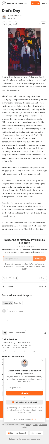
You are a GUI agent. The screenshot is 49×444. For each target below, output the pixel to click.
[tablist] (12, 303)
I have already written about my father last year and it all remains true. (24, 80)
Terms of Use (37, 408)
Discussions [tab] (20, 333)
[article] (24, 345)
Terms (35, 425)
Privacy (28, 425)
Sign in (44, 3)
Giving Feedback (10, 339)
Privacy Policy (26, 412)
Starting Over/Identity (13, 356)
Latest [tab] (10, 333)
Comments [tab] (7, 303)
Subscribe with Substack (26, 402)
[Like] (4, 23)
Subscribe (35, 3)
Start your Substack (18, 433)
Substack (12, 439)
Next (41, 286)
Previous (9, 286)
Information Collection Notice (32, 410)
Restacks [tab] (17, 303)
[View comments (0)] (10, 23)
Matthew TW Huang (15, 16)
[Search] (44, 332)
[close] (42, 360)
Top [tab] (4, 333)
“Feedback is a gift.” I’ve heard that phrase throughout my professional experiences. (16, 343)
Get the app (36, 433)
